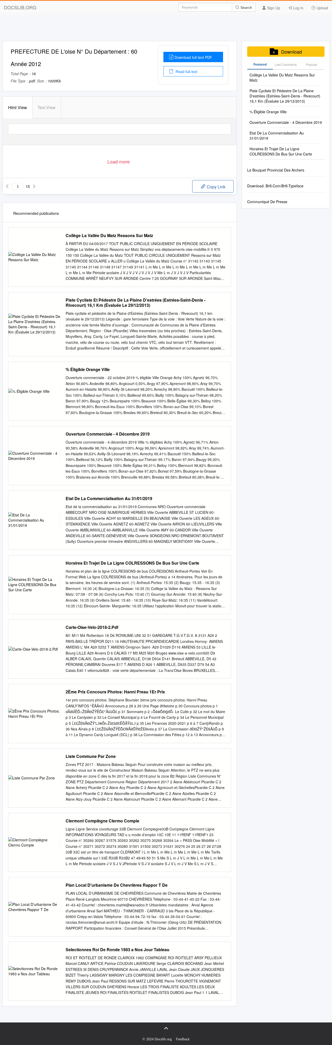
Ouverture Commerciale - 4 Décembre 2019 (108, 434)
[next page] (34, 186)
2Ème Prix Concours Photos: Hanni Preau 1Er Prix (115, 691)
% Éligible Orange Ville (88, 369)
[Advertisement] (166, 29)
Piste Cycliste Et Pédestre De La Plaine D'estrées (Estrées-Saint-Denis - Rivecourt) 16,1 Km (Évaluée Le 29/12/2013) (135, 302)
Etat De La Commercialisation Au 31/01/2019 (109, 498)
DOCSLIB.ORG (20, 7)
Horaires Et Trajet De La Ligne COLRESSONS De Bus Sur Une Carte (132, 563)
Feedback (183, 1039)
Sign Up (273, 7)
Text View (47, 107)
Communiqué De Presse (267, 201)
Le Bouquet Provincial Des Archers (275, 170)
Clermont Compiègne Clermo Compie (102, 820)
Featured (260, 64)
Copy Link (215, 187)
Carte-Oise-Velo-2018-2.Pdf (92, 627)
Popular (311, 64)
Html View (17, 107)
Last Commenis (286, 64)
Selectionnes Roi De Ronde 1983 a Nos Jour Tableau (117, 949)
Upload (321, 7)
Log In (297, 7)
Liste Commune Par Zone (91, 756)
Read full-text (186, 71)
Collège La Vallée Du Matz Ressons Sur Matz (109, 235)
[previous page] (7, 186)
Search (245, 7)
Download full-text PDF (193, 57)
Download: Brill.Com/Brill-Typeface (275, 185)
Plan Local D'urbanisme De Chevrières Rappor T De (117, 885)
